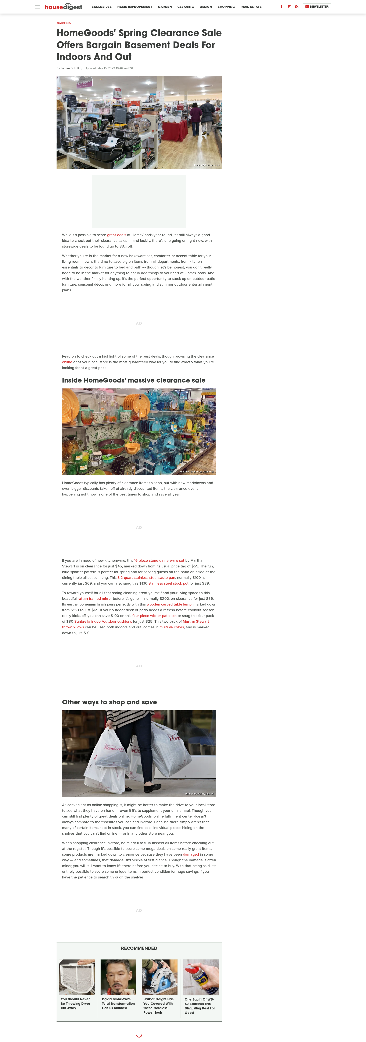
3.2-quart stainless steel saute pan (146, 577)
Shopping (226, 6)
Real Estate (251, 6)
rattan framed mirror (95, 598)
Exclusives (102, 6)
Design (206, 6)
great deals (116, 235)
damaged (191, 854)
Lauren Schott (70, 68)
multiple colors (171, 627)
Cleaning (185, 6)
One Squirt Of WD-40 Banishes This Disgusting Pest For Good (200, 1006)
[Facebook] (281, 7)
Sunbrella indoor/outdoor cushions (103, 621)
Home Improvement (134, 6)
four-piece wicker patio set (154, 615)
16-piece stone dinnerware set (159, 560)
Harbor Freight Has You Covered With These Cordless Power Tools (158, 1006)
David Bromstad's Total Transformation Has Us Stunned (118, 1004)
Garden (165, 6)
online (67, 362)
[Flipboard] (289, 7)
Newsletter (319, 6)
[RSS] (296, 7)
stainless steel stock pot (168, 583)
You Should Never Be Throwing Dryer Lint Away (75, 1004)
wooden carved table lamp (169, 604)
